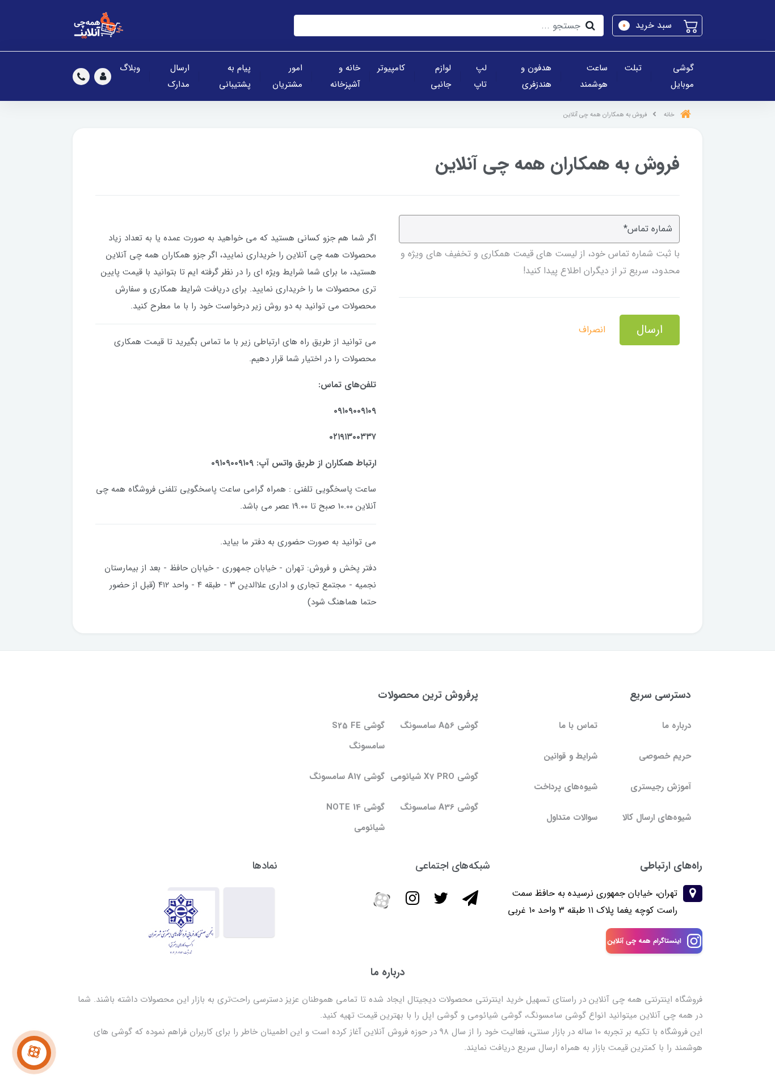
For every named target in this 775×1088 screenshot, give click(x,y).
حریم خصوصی (665, 756)
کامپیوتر (391, 68)
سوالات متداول (571, 817)
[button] (657, 25)
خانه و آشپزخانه (345, 76)
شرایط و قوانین (570, 756)
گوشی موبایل (682, 76)
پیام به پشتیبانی (235, 76)
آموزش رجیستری (660, 787)
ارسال (650, 329)
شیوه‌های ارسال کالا (656, 817)
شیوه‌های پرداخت (565, 787)
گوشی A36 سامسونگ (439, 807)
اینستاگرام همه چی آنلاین (644, 940)
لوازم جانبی (441, 76)
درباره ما (676, 726)
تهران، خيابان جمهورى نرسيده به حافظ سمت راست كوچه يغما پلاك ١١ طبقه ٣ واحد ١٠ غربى (592, 901)
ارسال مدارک (178, 76)
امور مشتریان (287, 76)
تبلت (633, 68)
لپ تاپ (480, 76)
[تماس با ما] (34, 1053)
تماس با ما (578, 726)
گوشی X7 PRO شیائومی (434, 777)
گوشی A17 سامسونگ (347, 777)
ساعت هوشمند (594, 76)
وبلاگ (130, 68)
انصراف (592, 330)
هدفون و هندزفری (536, 76)
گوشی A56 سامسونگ (439, 726)
